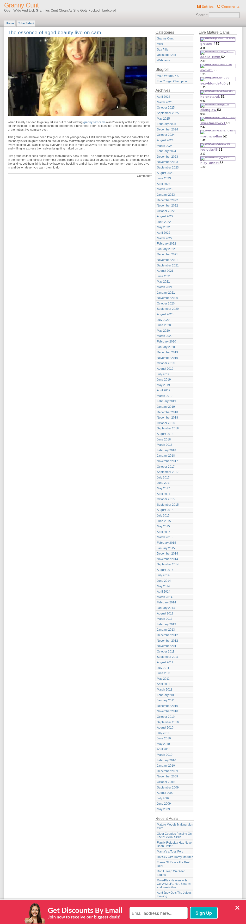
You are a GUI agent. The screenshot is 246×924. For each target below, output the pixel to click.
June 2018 (164, 439)
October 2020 (166, 303)
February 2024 (166, 151)
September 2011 (167, 657)
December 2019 (167, 352)
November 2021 (167, 260)
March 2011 (164, 689)
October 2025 (166, 107)
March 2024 (164, 146)
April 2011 (163, 684)
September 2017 (168, 472)
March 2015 (164, 537)
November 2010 (167, 711)
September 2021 (168, 265)
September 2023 (168, 167)
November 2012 (167, 640)
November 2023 (167, 162)
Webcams (163, 60)
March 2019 (164, 396)
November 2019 (167, 358)
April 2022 (163, 232)
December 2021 (167, 254)
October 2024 (166, 134)
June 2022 (164, 222)
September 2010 (168, 722)
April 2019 (163, 390)
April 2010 (163, 749)
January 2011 (166, 700)
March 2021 (164, 287)
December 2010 (167, 706)
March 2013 (164, 618)
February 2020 (166, 341)
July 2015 (163, 515)
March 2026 (164, 102)
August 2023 (165, 173)
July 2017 (163, 477)
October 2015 (166, 499)
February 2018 (166, 450)
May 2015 (163, 526)
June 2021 (164, 276)
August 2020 (165, 314)
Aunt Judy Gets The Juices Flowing (174, 894)
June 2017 (164, 483)
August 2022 (165, 216)
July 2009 (163, 798)
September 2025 (168, 113)
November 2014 (167, 559)
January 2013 (166, 629)
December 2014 (167, 553)
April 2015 (163, 532)
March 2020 (164, 336)
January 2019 (166, 406)
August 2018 (165, 434)
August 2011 (165, 662)
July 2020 (163, 320)
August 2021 (165, 270)
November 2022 (167, 205)
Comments (230, 6)
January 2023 (166, 194)
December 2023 (167, 156)
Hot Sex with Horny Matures (175, 857)
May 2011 (163, 678)
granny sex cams (94, 122)
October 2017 (166, 466)
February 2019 (166, 401)
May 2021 (163, 281)
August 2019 (165, 368)
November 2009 (167, 776)
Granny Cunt (21, 5)
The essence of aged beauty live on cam (54, 32)
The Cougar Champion (172, 81)
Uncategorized (166, 55)
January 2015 (166, 548)
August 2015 (165, 510)
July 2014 (163, 575)
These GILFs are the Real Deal (173, 864)
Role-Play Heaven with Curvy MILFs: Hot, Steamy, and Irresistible (174, 884)
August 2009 (165, 793)
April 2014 (163, 591)
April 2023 (163, 184)
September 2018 (168, 428)
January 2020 (166, 347)
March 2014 (164, 597)
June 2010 (164, 738)
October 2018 (166, 423)
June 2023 (164, 178)
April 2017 (163, 494)
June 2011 (164, 673)
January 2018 (166, 455)
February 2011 (166, 695)
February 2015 (166, 542)
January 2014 (166, 608)
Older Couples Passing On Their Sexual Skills (174, 835)
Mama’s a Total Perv (170, 851)
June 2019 (164, 379)
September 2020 (168, 308)
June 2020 (164, 325)
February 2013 (166, 624)
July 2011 (163, 668)
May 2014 (163, 586)
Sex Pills (162, 49)
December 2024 (167, 129)
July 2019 (163, 374)
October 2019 (166, 363)
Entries (208, 6)
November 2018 (167, 417)
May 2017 (163, 488)
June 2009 (164, 803)
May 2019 (163, 385)
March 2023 (164, 189)
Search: (202, 15)
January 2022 (166, 249)
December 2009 (167, 771)
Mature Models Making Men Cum (175, 826)
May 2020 (163, 330)
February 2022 (166, 243)
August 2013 (165, 613)
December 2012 (167, 635)
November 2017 (167, 461)
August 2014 (165, 570)
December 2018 (167, 412)
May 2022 (163, 227)
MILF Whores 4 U (168, 76)
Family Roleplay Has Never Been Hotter (175, 844)
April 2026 (163, 96)
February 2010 (166, 760)
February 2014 (166, 602)
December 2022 (167, 200)
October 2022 (166, 211)
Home (10, 23)
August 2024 (165, 140)
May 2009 (163, 809)
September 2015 (168, 504)
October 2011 (165, 651)
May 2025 (163, 118)
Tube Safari (26, 23)
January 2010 (166, 765)
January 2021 (166, 292)
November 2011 (167, 646)
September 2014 (168, 564)
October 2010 (166, 716)
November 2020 (167, 298)
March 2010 (164, 754)
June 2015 (164, 521)
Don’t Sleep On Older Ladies (171, 873)
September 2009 (168, 787)
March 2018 (164, 444)
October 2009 (166, 782)
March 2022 (164, 238)
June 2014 (164, 580)
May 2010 (163, 744)
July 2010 (163, 733)
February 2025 (166, 124)
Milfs (160, 44)
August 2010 (165, 727)
